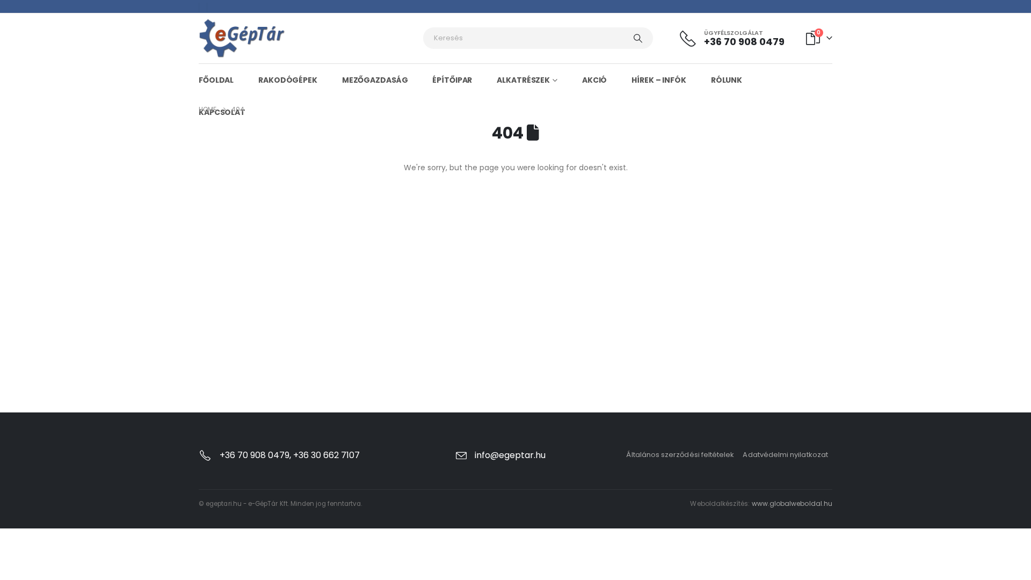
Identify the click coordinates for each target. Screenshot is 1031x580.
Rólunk (726, 80)
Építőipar (452, 80)
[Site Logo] (242, 38)
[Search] (638, 38)
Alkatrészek (523, 80)
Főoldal (216, 80)
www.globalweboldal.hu (792, 503)
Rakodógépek (287, 80)
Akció (594, 80)
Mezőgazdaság (375, 80)
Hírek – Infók (658, 80)
